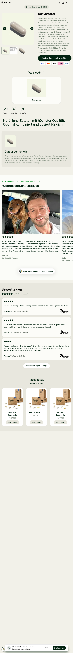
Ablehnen (47, 648)
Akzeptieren (60, 648)
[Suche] (59, 3)
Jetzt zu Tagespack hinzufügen (55, 58)
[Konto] (66, 3)
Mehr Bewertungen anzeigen (37, 366)
